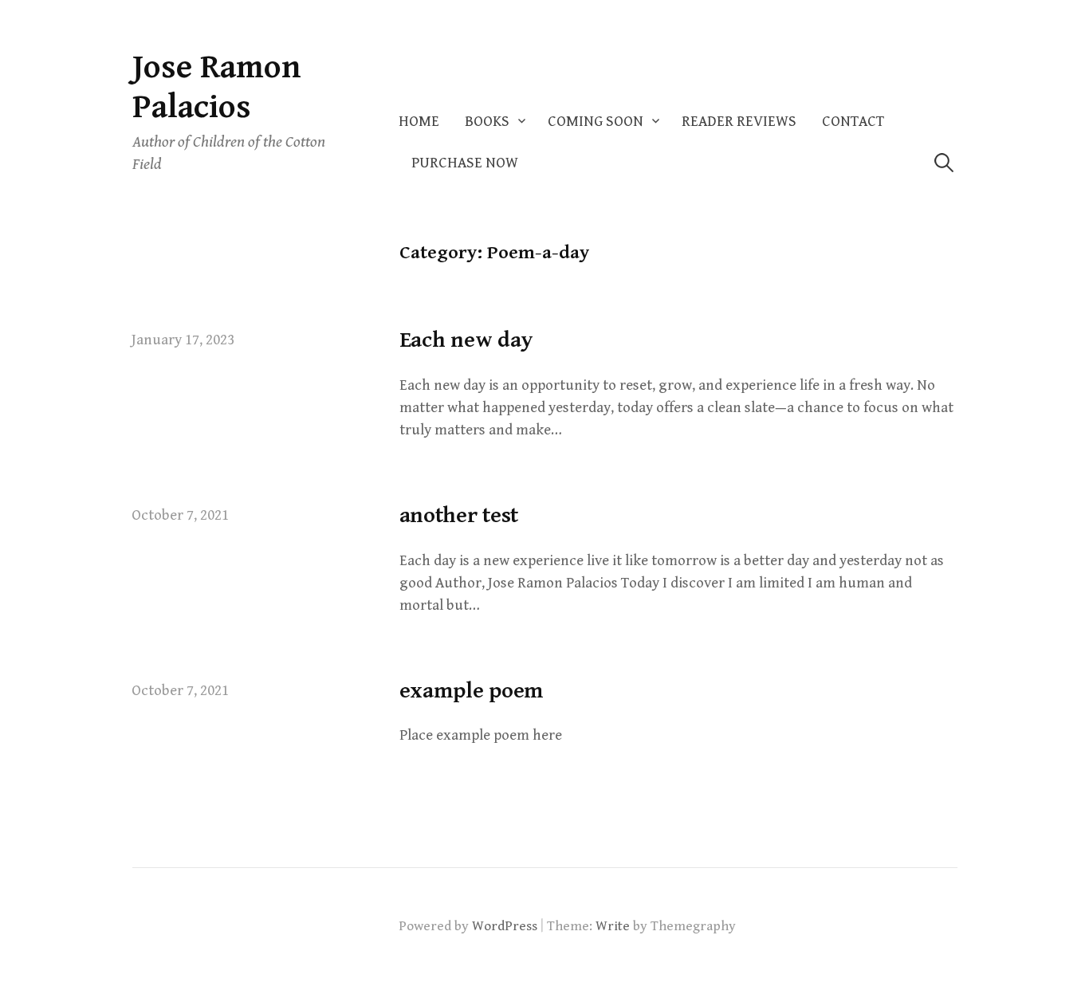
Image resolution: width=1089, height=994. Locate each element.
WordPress (504, 926)
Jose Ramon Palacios (216, 87)
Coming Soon (595, 121)
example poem (471, 691)
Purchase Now (464, 163)
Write (613, 926)
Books (487, 121)
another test (459, 515)
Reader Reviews (739, 121)
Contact (853, 121)
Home (419, 121)
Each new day (466, 340)
